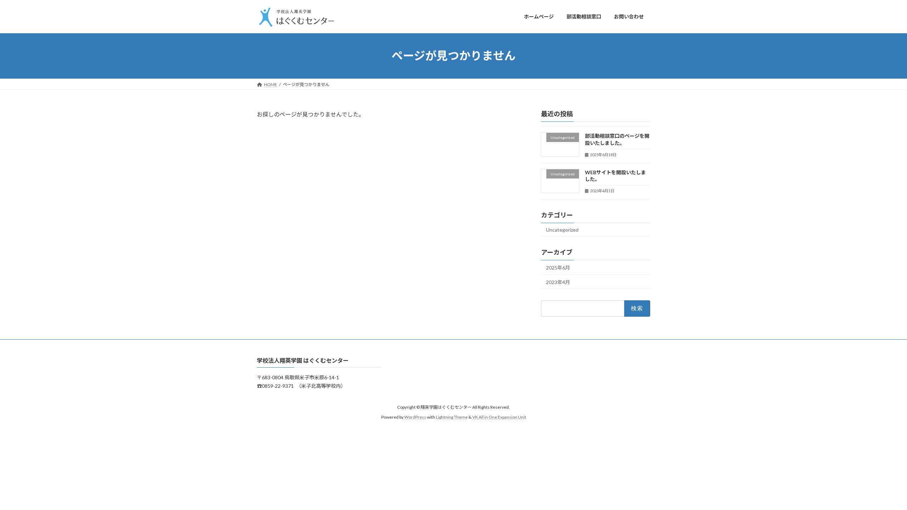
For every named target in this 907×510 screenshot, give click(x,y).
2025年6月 (558, 268)
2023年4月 (558, 282)
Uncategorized (562, 230)
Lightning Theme (452, 417)
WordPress (415, 417)
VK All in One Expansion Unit (499, 417)
